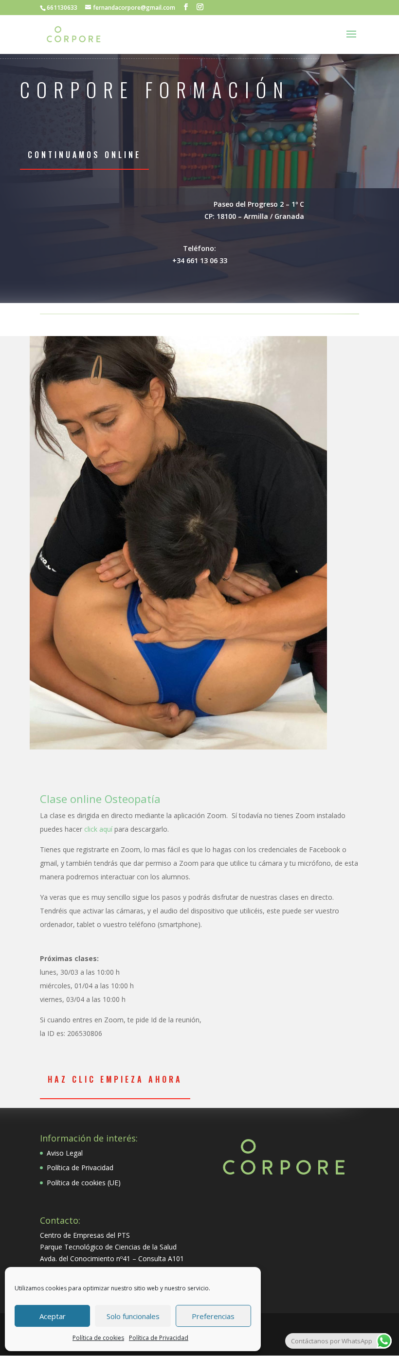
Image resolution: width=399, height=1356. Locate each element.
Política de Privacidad (158, 1338)
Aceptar (52, 1316)
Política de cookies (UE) (84, 1182)
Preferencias (213, 1316)
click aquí (97, 829)
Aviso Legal (65, 1153)
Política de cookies (98, 1338)
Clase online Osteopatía (100, 798)
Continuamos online (84, 155)
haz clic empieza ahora (115, 1079)
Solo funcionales (133, 1316)
